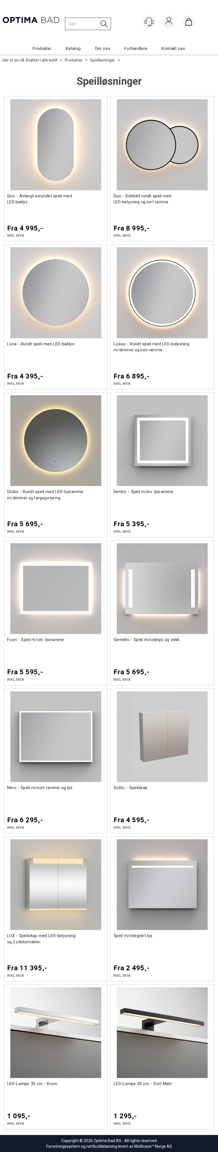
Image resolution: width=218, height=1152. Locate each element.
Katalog (73, 48)
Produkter (42, 48)
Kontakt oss (173, 48)
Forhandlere (135, 48)
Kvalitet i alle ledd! (41, 60)
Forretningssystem (63, 1146)
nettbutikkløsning (101, 1146)
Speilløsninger (102, 60)
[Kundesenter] (149, 22)
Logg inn (169, 22)
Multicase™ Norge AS (153, 1146)
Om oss (102, 48)
